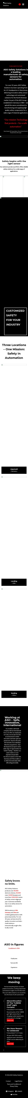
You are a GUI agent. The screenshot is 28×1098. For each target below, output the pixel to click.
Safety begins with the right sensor (14, 162)
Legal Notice (18, 1081)
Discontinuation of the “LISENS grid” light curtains (14, 1004)
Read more (10, 1021)
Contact (8, 1081)
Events (21, 1033)
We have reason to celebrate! (14, 1029)
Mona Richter (11, 1009)
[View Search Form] (20, 4)
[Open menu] (23, 4)
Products (21, 1009)
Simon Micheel (11, 1033)
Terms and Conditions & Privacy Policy (14, 1085)
